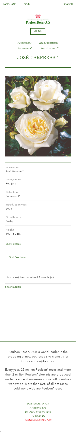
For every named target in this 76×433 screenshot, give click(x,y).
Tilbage (13, 72)
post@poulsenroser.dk (38, 419)
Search (68, 4)
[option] (38, 116)
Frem (63, 72)
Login (26, 4)
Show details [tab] (13, 243)
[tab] (38, 31)
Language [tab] (10, 4)
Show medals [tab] (13, 286)
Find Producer (17, 257)
